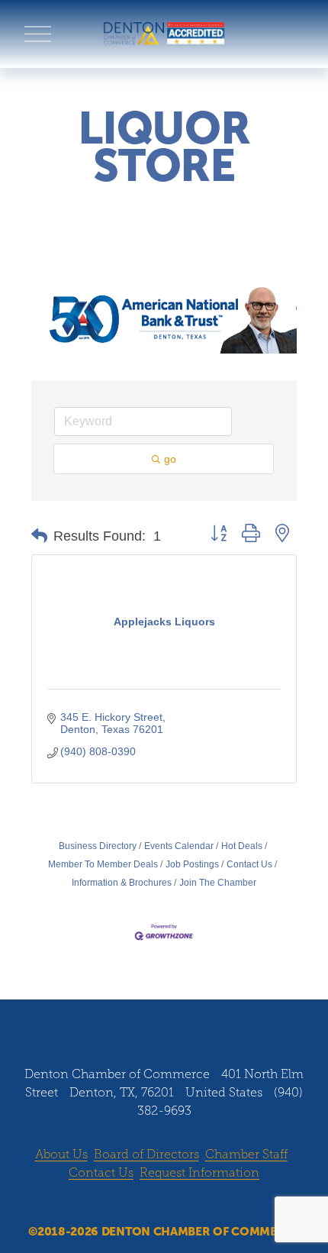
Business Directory (98, 846)
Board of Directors (146, 1154)
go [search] (170, 459)
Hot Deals (241, 846)
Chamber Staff (246, 1154)
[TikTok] (207, 1021)
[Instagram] (149, 1021)
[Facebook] (120, 1021)
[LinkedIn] (178, 1021)
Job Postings (192, 864)
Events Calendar (179, 846)
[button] (39, 536)
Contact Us (249, 864)
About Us (61, 1154)
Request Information (199, 1172)
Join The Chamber (217, 882)
